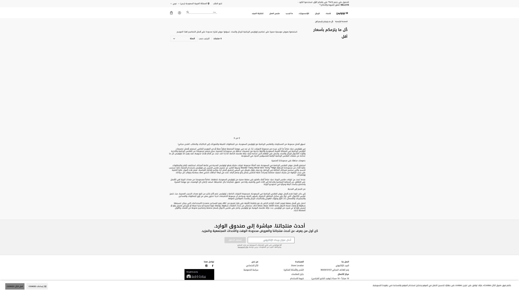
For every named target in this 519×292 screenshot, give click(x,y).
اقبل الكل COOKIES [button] (15, 286)
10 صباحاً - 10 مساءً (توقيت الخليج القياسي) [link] (330, 279)
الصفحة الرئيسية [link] (341, 21)
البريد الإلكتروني (342, 266)
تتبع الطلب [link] (217, 3)
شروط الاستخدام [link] (297, 279)
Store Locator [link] (297, 266)
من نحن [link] (255, 262)
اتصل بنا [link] (345, 262)
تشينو (233, 203)
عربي (175, 4)
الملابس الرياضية (185, 151)
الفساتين (182, 196)
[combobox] (201, 12)
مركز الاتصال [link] (343, 274)
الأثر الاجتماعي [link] (252, 266)
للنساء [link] (328, 14)
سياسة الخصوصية (251, 270)
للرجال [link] (317, 14)
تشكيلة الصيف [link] (257, 14)
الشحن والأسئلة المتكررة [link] (294, 270)
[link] (199, 274)
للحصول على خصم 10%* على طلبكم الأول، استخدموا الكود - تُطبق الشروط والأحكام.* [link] (323, 3)
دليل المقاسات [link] (297, 274)
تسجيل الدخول (235, 240)
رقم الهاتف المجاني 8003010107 (335, 270)
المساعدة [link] (299, 262)
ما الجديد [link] (289, 14)
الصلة (192, 38)
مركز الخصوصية (243, 247)
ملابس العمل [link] (274, 14)
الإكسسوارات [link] (304, 14)
